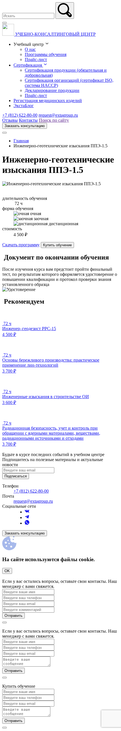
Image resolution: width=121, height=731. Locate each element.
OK (7, 571)
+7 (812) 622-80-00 (19, 115)
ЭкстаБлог (24, 105)
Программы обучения (45, 54)
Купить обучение (57, 245)
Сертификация (28, 65)
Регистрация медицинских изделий (48, 100)
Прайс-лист (36, 59)
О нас (30, 49)
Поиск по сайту (54, 120)
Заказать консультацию (25, 126)
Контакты (28, 120)
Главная (21, 140)
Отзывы (10, 120)
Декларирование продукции (52, 90)
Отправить (14, 615)
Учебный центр (29, 44)
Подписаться (16, 476)
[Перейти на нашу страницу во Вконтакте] (27, 511)
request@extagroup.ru (58, 115)
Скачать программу (21, 244)
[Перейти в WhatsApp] (27, 523)
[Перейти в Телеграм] (27, 517)
